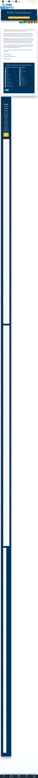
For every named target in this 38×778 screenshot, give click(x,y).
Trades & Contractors (9, 82)
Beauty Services (23, 78)
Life (21, 72)
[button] (6, 135)
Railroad (7, 75)
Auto (7, 68)
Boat (7, 71)
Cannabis (7, 78)
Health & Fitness (8, 79)
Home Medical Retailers (9, 86)
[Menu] (35, 4)
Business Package (23, 71)
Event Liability (8, 83)
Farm (21, 75)
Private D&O (22, 79)
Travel (22, 74)
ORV (7, 72)
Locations (6, 1)
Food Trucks (22, 82)
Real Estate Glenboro (24, 83)
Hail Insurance (23, 85)
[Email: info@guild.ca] (16, 1)
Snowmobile (8, 74)
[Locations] (3, 1)
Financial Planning (8, 85)
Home (22, 68)
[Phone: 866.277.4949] (9, 1)
